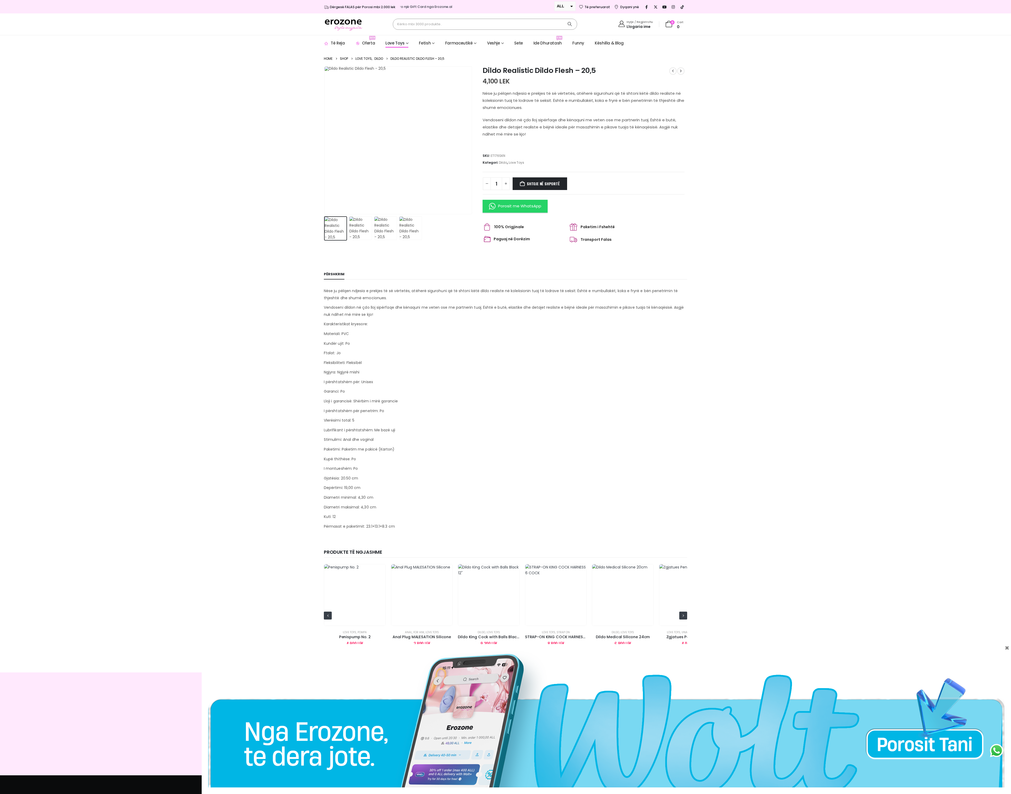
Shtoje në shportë (543, 183)
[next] (681, 71)
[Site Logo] (343, 24)
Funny (578, 43)
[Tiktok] (682, 7)
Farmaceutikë (459, 43)
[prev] (673, 71)
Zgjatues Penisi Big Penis (623, 637)
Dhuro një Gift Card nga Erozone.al (405, 6)
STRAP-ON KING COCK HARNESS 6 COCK (496, 637)
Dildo (503, 162)
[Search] (570, 24)
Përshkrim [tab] (334, 274)
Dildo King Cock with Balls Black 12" (424, 637)
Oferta (368, 41)
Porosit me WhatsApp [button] (519, 206)
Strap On (496, 632)
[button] (325, 140)
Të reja (338, 43)
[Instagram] (673, 7)
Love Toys (395, 43)
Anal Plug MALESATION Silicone (355, 637)
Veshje (493, 43)
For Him (351, 632)
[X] (655, 7)
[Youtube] (664, 7)
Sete (518, 43)
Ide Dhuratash (547, 41)
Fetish (425, 43)
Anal (341, 632)
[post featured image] (355, 595)
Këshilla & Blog (609, 43)
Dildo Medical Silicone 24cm (556, 637)
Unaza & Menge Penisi (630, 632)
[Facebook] (646, 7)
